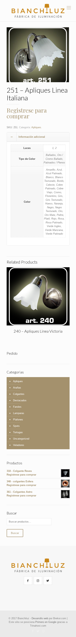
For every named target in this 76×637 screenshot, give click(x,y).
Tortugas (18, 432)
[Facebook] (33, 631)
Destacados (20, 400)
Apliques (36, 127)
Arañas (17, 387)
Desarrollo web (40, 618)
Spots (16, 425)
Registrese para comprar (27, 113)
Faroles (17, 406)
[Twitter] (38, 631)
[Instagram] (43, 631)
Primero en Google (45, 622)
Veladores (18, 445)
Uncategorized (21, 438)
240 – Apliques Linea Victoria (38, 331)
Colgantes (18, 394)
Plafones (18, 419)
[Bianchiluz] (38, 10)
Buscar (15, 533)
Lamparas (18, 413)
